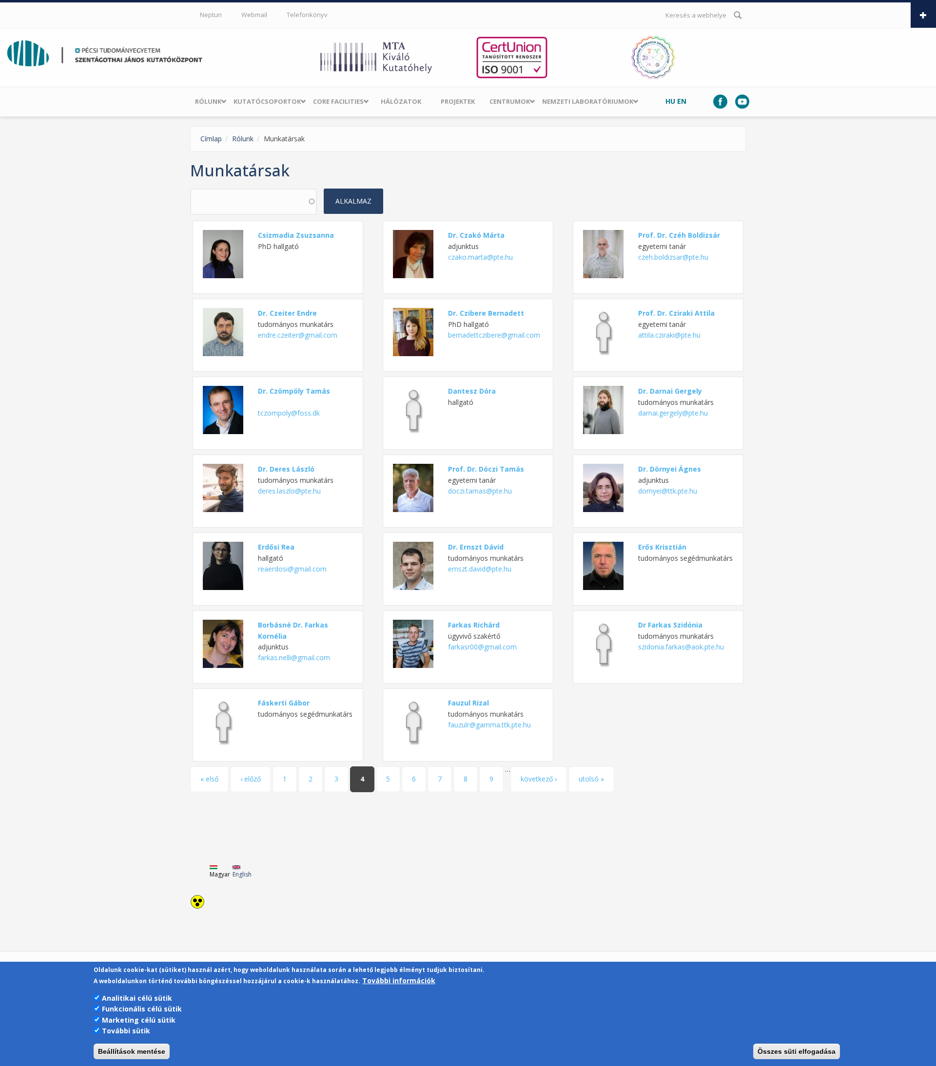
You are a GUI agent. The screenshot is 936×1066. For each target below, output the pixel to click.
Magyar (220, 874)
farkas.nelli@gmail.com (294, 657)
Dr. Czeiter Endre (287, 313)
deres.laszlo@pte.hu (289, 490)
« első (209, 778)
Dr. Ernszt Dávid (476, 547)
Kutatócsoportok (267, 101)
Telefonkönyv (307, 14)
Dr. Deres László (286, 469)
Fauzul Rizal (468, 702)
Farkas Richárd (474, 624)
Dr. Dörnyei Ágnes (669, 469)
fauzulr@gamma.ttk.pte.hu (489, 724)
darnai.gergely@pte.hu (673, 413)
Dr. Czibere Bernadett (486, 313)
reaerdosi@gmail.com (292, 568)
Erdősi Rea (276, 547)
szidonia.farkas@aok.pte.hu (681, 646)
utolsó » (591, 778)
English (242, 874)
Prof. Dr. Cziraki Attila (676, 313)
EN (681, 101)
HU (670, 101)
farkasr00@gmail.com (482, 646)
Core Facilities (338, 101)
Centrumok (509, 101)
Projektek (458, 101)
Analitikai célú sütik (137, 998)
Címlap (211, 138)
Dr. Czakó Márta (476, 235)
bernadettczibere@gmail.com (494, 335)
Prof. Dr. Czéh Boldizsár (679, 235)
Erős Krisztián (662, 547)
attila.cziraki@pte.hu (669, 335)
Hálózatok (401, 101)
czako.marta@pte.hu (480, 257)
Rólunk (208, 101)
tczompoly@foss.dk (289, 413)
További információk (398, 980)
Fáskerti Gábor (284, 702)
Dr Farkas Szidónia (670, 624)
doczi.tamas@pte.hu (480, 490)
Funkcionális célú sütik (142, 1008)
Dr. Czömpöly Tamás (294, 391)
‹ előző (250, 778)
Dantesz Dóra (472, 391)
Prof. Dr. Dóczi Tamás (486, 469)
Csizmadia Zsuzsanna (296, 235)
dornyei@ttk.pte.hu (667, 490)
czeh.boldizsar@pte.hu (673, 257)
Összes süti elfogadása (797, 1051)
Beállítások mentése (131, 1051)
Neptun (211, 14)
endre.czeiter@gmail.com (297, 335)
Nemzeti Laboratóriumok (587, 101)
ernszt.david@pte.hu (479, 568)
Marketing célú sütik (139, 1020)
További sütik (126, 1030)
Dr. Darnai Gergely (670, 391)
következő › (539, 778)
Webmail (254, 14)
